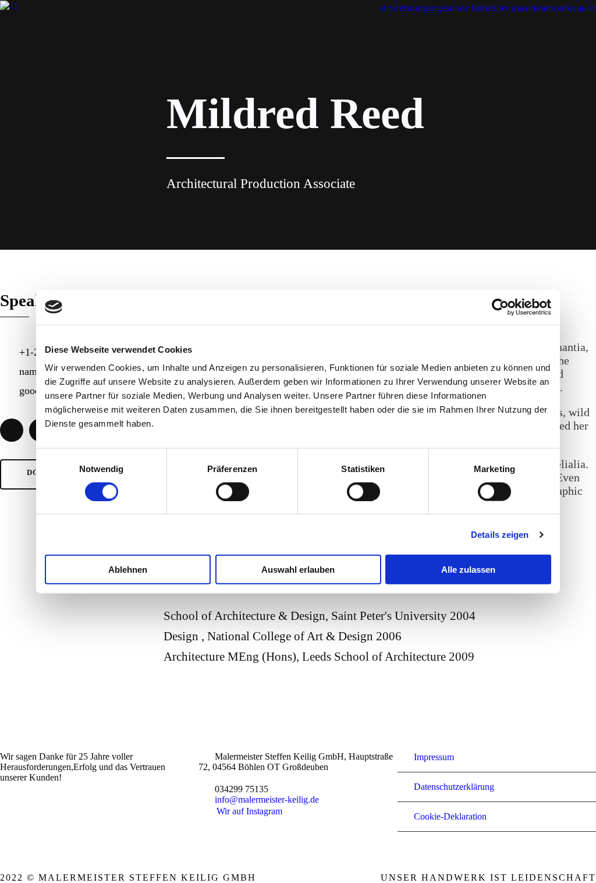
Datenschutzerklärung (454, 787)
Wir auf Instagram (249, 811)
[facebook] (11, 430)
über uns (509, 8)
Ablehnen (127, 570)
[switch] (232, 491)
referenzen (546, 8)
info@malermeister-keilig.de (267, 799)
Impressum (434, 757)
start (388, 8)
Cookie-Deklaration (450, 816)
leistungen (416, 8)
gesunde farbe (464, 8)
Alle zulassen (468, 570)
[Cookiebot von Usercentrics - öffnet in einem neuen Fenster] (500, 306)
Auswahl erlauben (298, 570)
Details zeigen (499, 534)
